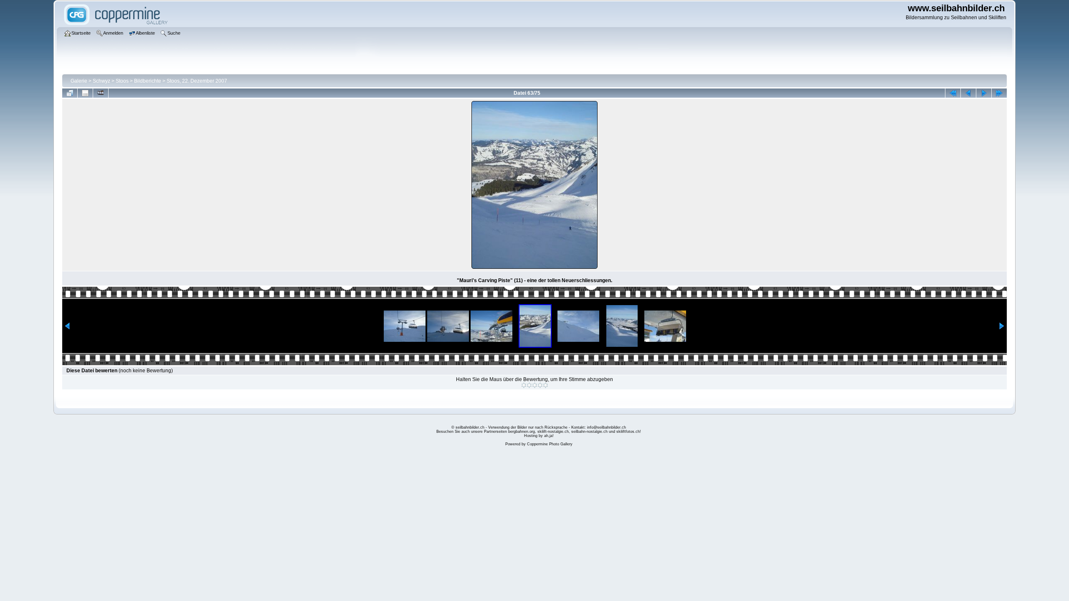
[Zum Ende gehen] (999, 93)
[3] (534, 385)
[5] (545, 385)
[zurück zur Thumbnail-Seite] (69, 93)
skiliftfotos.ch (628, 431)
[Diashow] (100, 93)
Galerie (79, 81)
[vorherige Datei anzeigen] (968, 93)
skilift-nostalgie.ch (553, 431)
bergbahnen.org (521, 431)
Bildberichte (147, 81)
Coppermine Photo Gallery (549, 444)
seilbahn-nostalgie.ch (589, 431)
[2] (529, 385)
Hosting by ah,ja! (539, 436)
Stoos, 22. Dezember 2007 (197, 81)
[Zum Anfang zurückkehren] (952, 93)
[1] (524, 385)
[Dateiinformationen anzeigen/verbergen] (85, 93)
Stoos (122, 81)
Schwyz (101, 81)
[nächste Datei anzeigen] (983, 93)
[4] (540, 385)
